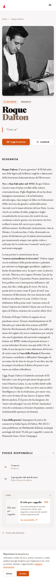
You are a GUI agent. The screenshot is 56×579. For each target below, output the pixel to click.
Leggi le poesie (16, 141)
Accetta (22, 573)
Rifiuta (9, 573)
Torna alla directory (13, 533)
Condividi (42, 141)
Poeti (4, 19)
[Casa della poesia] (4, 5)
